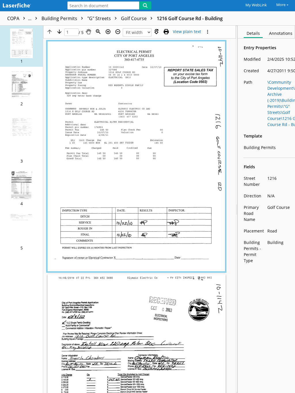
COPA (20, 18)
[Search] (145, 5)
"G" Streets (99, 18)
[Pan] (88, 32)
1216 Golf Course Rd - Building (190, 18)
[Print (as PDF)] (166, 32)
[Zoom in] (108, 32)
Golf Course (134, 18)
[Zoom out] (118, 32)
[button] (21, 46)
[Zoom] (98, 32)
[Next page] (59, 32)
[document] (266, 209)
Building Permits (59, 18)
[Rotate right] (156, 32)
